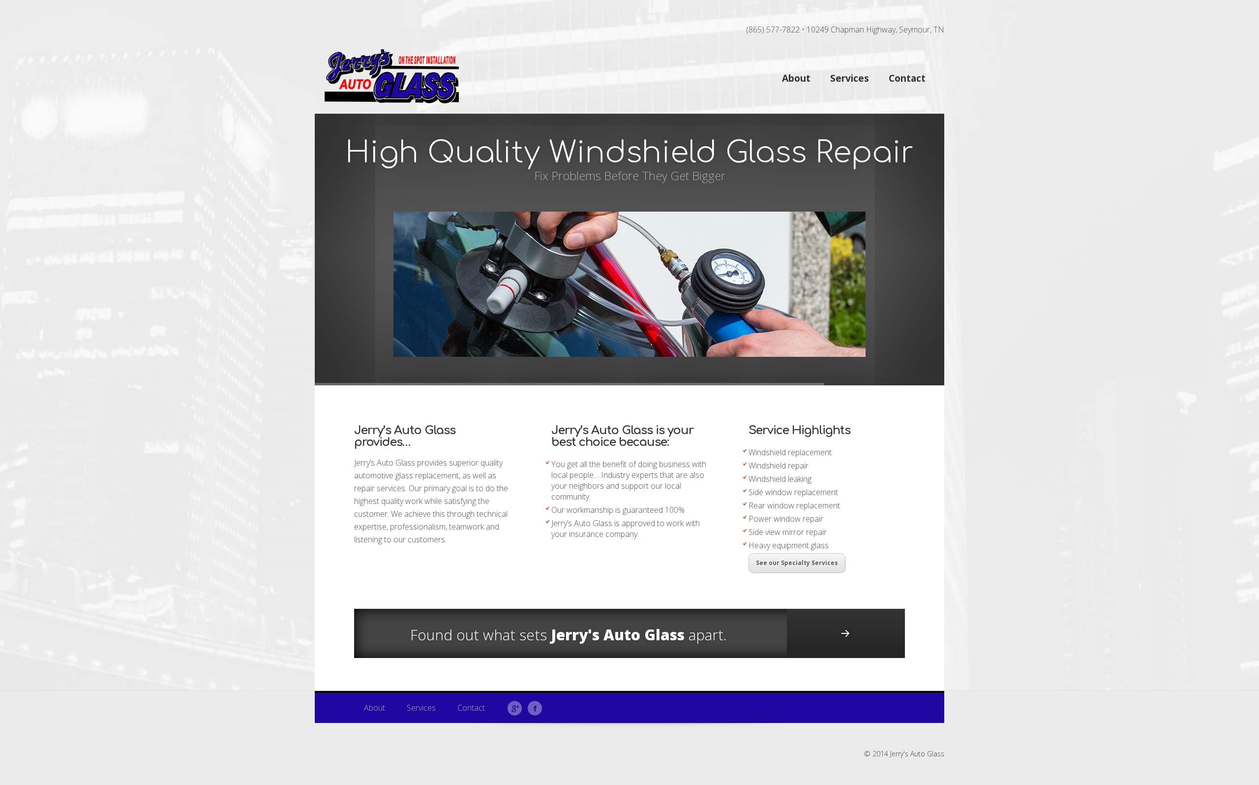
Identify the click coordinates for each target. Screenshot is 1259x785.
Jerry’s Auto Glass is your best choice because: (622, 436)
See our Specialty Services (797, 563)
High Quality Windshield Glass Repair (629, 152)
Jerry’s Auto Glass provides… (404, 436)
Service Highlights (799, 430)
